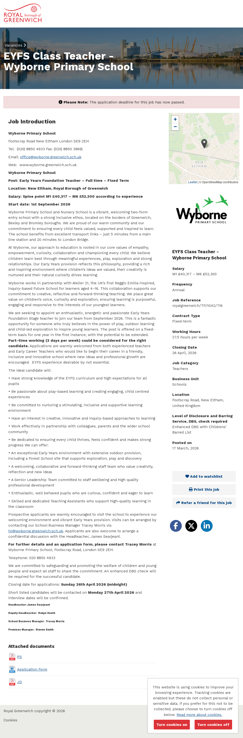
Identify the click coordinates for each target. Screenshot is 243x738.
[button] (204, 144)
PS (19, 656)
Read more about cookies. (199, 714)
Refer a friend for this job (206, 502)
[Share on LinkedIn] (207, 526)
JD (19, 682)
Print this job (206, 489)
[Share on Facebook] (176, 526)
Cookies (10, 720)
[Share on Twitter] (191, 526)
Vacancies (14, 45)
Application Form (32, 669)
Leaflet (192, 182)
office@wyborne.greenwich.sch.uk (50, 157)
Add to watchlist (206, 476)
